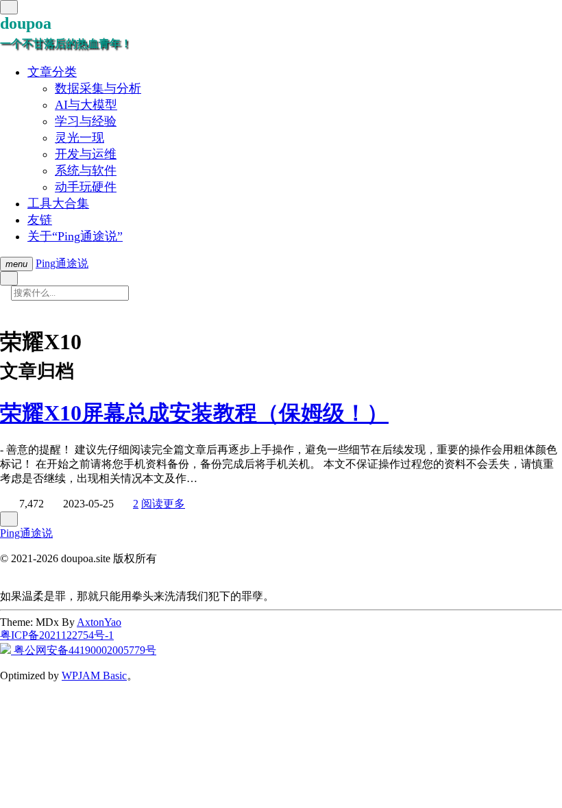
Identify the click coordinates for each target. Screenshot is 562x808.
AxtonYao (99, 622)
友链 (39, 220)
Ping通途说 (62, 263)
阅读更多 (163, 503)
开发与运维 (86, 154)
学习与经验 (86, 121)
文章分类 (52, 72)
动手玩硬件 (86, 187)
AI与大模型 (86, 105)
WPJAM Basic (94, 675)
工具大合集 (58, 203)
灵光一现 (79, 137)
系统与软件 (86, 170)
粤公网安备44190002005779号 (83, 650)
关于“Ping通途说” (75, 236)
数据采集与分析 (98, 88)
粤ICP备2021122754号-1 (57, 635)
